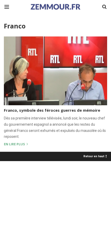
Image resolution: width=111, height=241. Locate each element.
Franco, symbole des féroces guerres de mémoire (52, 110)
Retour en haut (93, 156)
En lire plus (15, 144)
